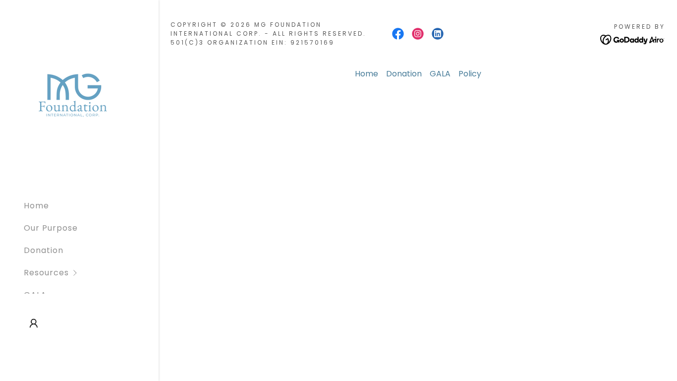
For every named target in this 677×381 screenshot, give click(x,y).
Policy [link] (469, 73)
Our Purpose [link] (51, 228)
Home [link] (36, 205)
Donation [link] (43, 250)
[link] (72, 95)
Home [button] (366, 73)
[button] (91, 272)
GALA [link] (440, 73)
